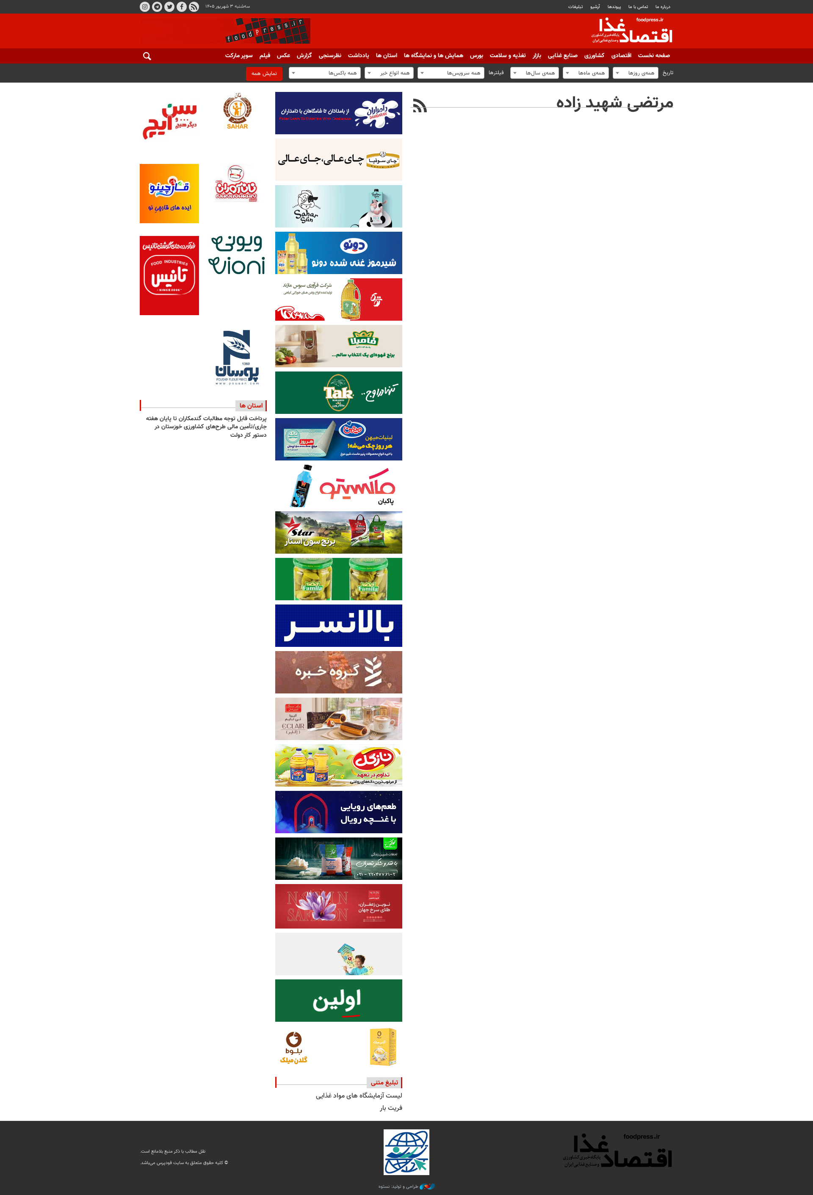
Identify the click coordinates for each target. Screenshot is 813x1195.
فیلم (265, 56)
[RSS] (420, 106)
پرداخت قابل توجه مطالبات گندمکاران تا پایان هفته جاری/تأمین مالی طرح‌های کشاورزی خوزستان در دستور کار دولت (206, 427)
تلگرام (157, 7)
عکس (283, 56)
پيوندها (614, 7)
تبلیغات (575, 7)
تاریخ (668, 73)
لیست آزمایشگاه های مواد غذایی (359, 1096)
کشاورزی (594, 56)
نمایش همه (264, 73)
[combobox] (635, 73)
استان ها (386, 56)
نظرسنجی (330, 56)
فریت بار (391, 1108)
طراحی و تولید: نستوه (399, 1187)
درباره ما (662, 7)
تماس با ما (638, 7)
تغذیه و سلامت (508, 56)
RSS (194, 7)
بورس (476, 56)
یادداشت (358, 56)
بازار (537, 56)
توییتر (169, 7)
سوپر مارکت (239, 56)
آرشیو (595, 7)
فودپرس (626, 31)
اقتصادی (621, 56)
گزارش (304, 56)
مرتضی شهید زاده (614, 103)
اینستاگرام (145, 7)
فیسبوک (182, 7)
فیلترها (496, 73)
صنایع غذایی (563, 56)
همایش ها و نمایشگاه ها (433, 56)
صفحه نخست (654, 56)
